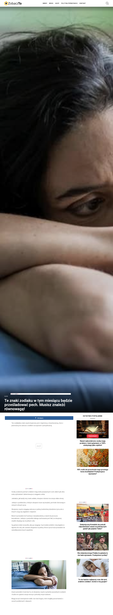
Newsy (45, 3)
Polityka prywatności (69, 3)
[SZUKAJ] (107, 3)
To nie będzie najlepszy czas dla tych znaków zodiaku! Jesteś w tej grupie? (92, 581)
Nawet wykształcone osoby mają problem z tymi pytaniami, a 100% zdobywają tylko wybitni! (93, 443)
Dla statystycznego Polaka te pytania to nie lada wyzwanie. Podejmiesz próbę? (93, 554)
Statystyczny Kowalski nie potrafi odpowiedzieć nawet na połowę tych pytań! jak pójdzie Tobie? (93, 527)
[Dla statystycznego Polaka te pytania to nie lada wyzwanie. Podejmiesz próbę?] (93, 541)
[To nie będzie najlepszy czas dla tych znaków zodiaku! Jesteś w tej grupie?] (93, 568)
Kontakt (83, 3)
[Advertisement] (41, 389)
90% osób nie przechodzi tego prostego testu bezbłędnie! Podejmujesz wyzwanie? (92, 472)
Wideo (51, 3)
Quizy (57, 3)
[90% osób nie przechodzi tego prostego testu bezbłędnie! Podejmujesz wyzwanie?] (93, 458)
